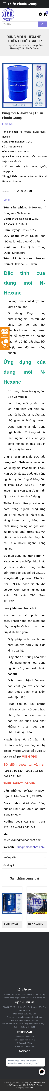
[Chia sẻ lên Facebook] (14, 191)
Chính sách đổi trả (24, 1043)
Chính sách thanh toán (24, 1036)
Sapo (30, 1087)
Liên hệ (5, 347)
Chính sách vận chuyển (24, 1040)
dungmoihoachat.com (30, 847)
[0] (44, 15)
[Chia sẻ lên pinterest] (22, 191)
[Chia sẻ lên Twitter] (18, 191)
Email (4, 335)
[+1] (26, 191)
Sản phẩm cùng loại (24, 878)
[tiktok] (30, 191)
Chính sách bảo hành (24, 1046)
